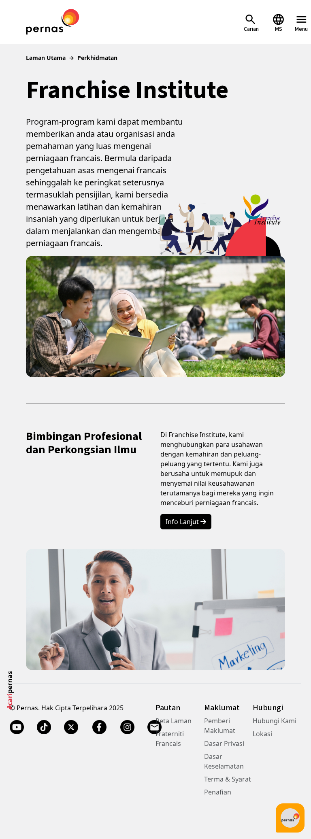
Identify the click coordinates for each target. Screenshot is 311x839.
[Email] (154, 727)
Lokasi (262, 733)
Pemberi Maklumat (219, 725)
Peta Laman (174, 720)
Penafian (217, 792)
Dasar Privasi (224, 743)
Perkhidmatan (97, 58)
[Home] (52, 21)
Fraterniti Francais (170, 738)
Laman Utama (46, 58)
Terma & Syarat (227, 779)
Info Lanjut (183, 521)
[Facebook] (99, 727)
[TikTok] (44, 727)
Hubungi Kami (274, 720)
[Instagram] (127, 727)
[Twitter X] (71, 727)
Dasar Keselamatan (224, 761)
